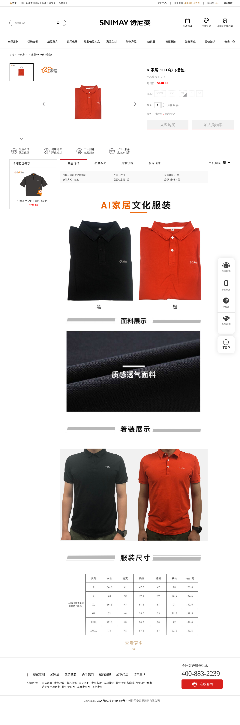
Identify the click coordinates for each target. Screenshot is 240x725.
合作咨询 (226, 324)
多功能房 (109, 683)
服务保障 (154, 163)
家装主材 (111, 41)
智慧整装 (170, 41)
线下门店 (122, 674)
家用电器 (72, 41)
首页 (14, 3)
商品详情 (74, 163)
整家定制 (39, 674)
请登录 (52, 3)
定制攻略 (59, 683)
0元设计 (226, 290)
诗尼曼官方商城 (125, 683)
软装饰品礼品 (92, 41)
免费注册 (63, 3)
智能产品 (131, 41)
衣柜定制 (97, 686)
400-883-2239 (192, 3)
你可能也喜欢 (21, 163)
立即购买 (167, 125)
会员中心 (229, 41)
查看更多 (134, 643)
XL (183, 93)
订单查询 (140, 674)
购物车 (213, 3)
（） (217, 3)
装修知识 (210, 41)
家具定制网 (83, 686)
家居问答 (72, 683)
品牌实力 (100, 163)
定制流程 (128, 163)
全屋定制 (13, 41)
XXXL (160, 93)
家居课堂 (47, 683)
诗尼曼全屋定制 (51, 686)
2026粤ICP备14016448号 (111, 700)
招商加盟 (105, 674)
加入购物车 (213, 125)
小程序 (226, 306)
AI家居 (151, 41)
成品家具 (52, 41)
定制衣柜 (96, 683)
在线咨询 (206, 684)
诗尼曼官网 (68, 686)
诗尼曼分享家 (144, 683)
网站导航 (228, 3)
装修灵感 (190, 41)
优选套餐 (33, 41)
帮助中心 (162, 3)
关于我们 (88, 674)
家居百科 (84, 683)
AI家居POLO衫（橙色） (41, 54)
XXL (172, 93)
